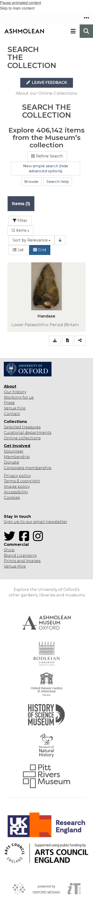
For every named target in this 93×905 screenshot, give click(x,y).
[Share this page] (80, 341)
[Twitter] (11, 539)
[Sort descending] (60, 240)
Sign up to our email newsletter (35, 521)
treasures (31, 427)
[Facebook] (25, 539)
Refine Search (49, 156)
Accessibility (16, 492)
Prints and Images (22, 561)
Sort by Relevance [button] (30, 240)
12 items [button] (18, 230)
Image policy (17, 486)
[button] (86, 17)
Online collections (22, 438)
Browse (31, 181)
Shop (9, 550)
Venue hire (15, 408)
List (21, 250)
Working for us (19, 397)
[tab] (21, 203)
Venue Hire (15, 566)
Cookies (12, 497)
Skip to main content (17, 8)
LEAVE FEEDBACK (49, 82)
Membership (17, 457)
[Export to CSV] (55, 341)
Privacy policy (17, 475)
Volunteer (14, 451)
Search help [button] (57, 181)
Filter (21, 220)
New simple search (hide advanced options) (45, 168)
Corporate (14, 468)
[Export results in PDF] (67, 341)
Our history (15, 392)
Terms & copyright (22, 481)
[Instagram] (39, 539)
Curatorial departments (27, 432)
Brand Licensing (20, 555)
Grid (42, 250)
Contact (12, 413)
